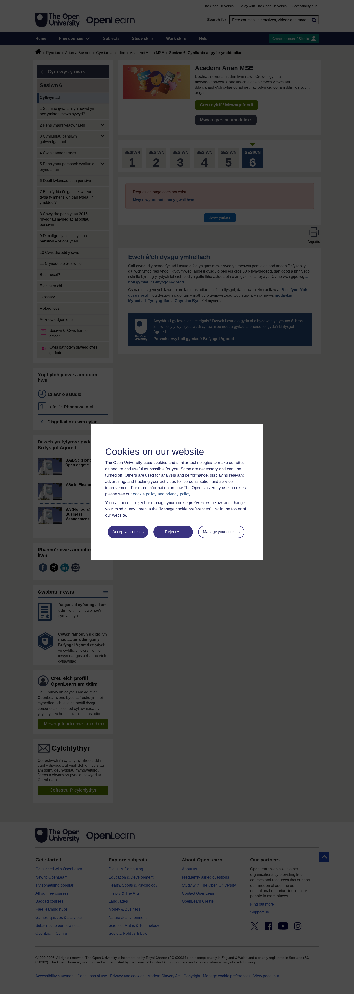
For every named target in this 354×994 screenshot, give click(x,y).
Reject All (173, 532)
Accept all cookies (128, 532)
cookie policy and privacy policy (161, 494)
